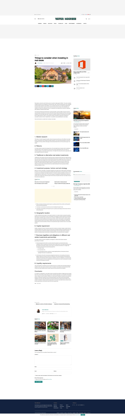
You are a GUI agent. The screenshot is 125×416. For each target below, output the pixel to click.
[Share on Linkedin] (40, 86)
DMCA (77, 412)
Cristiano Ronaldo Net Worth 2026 (80, 198)
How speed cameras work (84, 131)
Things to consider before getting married (64, 343)
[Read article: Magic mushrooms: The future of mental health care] (53, 326)
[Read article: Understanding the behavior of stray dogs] (65, 326)
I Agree (83, 414)
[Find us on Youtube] (88, 14)
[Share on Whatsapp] (45, 86)
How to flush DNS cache (84, 148)
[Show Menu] (35, 18)
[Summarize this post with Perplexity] (52, 86)
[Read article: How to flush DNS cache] (76, 150)
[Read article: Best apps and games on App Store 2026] (81, 178)
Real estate (39, 283)
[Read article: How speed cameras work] (76, 133)
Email (35, 371)
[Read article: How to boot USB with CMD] (76, 144)
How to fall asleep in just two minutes (41, 183)
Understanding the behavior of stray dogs (65, 331)
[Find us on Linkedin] (78, 405)
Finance (44, 23)
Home (35, 55)
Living (66, 23)
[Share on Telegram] (48, 86)
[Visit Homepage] (66, 18)
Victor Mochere (45, 309)
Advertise (58, 412)
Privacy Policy (49, 379)
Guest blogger (81, 412)
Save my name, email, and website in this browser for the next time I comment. (49, 375)
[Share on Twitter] (38, 86)
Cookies (65, 412)
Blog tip (85, 412)
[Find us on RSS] (83, 405)
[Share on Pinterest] (43, 86)
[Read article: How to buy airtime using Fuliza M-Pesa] (40, 326)
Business (40, 23)
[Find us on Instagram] (84, 14)
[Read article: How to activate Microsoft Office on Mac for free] (81, 65)
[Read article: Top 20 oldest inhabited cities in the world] (40, 338)
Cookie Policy (78, 414)
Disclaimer (61, 412)
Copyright (74, 412)
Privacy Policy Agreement (39, 377)
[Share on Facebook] (36, 86)
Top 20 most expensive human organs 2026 (83, 77)
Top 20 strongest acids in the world (85, 138)
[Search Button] (86, 19)
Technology (60, 23)
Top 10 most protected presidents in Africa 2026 (82, 84)
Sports (84, 23)
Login (36, 14)
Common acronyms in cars (80, 87)
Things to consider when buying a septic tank (62, 183)
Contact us (88, 412)
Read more (76, 128)
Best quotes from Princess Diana (79, 199)
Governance (78, 23)
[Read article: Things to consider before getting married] (65, 338)
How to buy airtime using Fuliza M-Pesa (40, 331)
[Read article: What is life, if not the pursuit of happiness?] (81, 115)
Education (50, 23)
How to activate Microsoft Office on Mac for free (79, 72)
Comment (37, 354)
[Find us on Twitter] (83, 14)
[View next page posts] (54, 186)
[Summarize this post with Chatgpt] (50, 86)
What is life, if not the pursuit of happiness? (42, 181)
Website (55, 371)
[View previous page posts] (52, 186)
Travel (55, 23)
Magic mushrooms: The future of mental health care (52, 331)
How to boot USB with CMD (85, 142)
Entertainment (72, 23)
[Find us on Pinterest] (87, 14)
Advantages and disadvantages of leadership (83, 80)
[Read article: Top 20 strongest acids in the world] (76, 139)
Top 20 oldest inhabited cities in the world (40, 343)
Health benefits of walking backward (60, 181)
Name (36, 366)
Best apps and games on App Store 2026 (81, 184)
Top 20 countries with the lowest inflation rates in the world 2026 (52, 344)
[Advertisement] (62, 7)
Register (39, 14)
